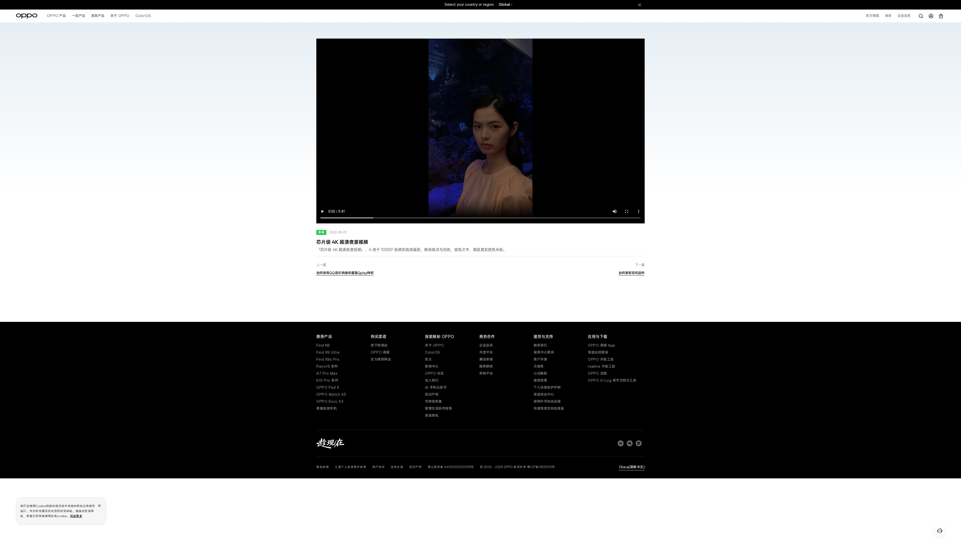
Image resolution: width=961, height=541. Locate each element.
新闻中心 (431, 366)
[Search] (921, 16)
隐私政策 (322, 467)
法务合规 (397, 467)
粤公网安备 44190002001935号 (451, 467)
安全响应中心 (544, 394)
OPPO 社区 (434, 373)
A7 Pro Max (326, 373)
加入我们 (431, 380)
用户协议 (378, 467)
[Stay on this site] (640, 5)
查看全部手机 (326, 409)
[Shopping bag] (941, 16)
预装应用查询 (598, 352)
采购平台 (486, 373)
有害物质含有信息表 (549, 409)
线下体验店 (379, 345)
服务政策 (540, 380)
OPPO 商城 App (601, 345)
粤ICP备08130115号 (541, 467)
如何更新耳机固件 (632, 273)
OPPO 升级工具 (601, 359)
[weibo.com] (621, 443)
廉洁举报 (486, 359)
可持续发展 (433, 401)
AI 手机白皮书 (435, 387)
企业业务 (486, 345)
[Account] (931, 16)
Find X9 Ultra (328, 352)
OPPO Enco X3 (329, 401)
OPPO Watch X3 (331, 394)
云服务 (539, 366)
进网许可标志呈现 (547, 401)
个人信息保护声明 (547, 387)
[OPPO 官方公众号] (630, 443)
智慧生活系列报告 (438, 409)
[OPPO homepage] (26, 16)
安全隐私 (431, 416)
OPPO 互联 (597, 373)
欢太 (428, 359)
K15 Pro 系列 (327, 380)
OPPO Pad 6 (327, 387)
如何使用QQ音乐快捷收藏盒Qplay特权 (345, 273)
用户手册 (540, 359)
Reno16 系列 (327, 366)
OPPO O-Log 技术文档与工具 (612, 380)
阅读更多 (76, 516)
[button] (939, 530)
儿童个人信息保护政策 (350, 467)
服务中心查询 (544, 352)
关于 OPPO (434, 345)
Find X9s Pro (327, 359)
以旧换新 (540, 373)
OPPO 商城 (380, 352)
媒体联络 (486, 366)
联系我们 (540, 345)
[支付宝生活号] (639, 443)
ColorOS (432, 352)
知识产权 (431, 394)
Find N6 (323, 345)
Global (504, 5)
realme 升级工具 (601, 366)
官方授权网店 (381, 359)
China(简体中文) (632, 467)
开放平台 (486, 352)
